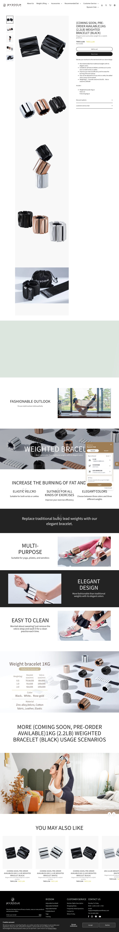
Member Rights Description (75, 903)
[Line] (96, 917)
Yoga (47, 914)
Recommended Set (72, 3)
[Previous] (109, 814)
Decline (107, 925)
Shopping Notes (71, 906)
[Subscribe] (39, 915)
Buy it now (94, 54)
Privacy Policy (52, 928)
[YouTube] (100, 917)
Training (48, 916)
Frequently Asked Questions (75, 908)
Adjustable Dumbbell (52, 903)
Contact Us (70, 911)
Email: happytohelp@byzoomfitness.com (98, 909)
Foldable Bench (50, 911)
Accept (90, 925)
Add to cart (94, 49)
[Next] (114, 814)
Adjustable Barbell (51, 908)
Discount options (81, 100)
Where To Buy (71, 914)
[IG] (92, 917)
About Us (30, 3)
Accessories (55, 3)
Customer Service (90, 3)
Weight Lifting (41, 3)
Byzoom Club (92, 7)
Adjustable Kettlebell (52, 906)
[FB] (88, 917)
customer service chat (82, 106)
